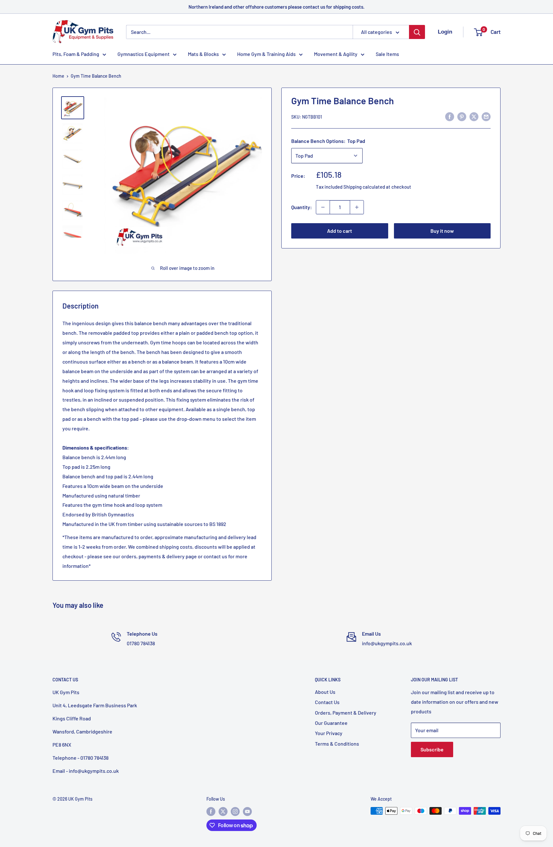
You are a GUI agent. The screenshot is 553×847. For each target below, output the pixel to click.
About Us (325, 692)
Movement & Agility (335, 54)
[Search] (417, 32)
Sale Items (387, 54)
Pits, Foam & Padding (75, 54)
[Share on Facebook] (449, 116)
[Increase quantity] (357, 207)
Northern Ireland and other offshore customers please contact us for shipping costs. (276, 7)
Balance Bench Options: (328, 141)
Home (58, 76)
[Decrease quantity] (323, 207)
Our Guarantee (331, 723)
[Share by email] (486, 116)
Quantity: (301, 207)
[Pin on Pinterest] (461, 116)
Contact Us (327, 702)
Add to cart (339, 231)
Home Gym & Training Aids (266, 54)
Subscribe (432, 749)
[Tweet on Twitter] (473, 116)
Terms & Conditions (337, 744)
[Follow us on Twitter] (223, 811)
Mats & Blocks (203, 54)
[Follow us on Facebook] (210, 811)
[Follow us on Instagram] (235, 811)
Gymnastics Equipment (143, 54)
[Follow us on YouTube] (247, 811)
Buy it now (442, 231)
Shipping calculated (364, 187)
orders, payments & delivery (153, 556)
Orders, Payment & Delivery (345, 713)
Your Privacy (328, 733)
